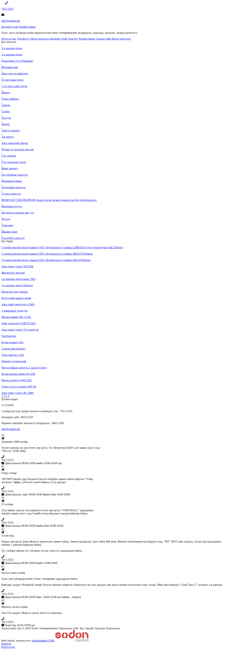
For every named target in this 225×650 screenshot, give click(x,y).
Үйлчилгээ (23, 38)
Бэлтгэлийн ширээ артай (16, 298)
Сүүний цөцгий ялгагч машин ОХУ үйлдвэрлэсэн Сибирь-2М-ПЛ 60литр (46, 260)
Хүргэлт (73, 38)
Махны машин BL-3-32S (16, 317)
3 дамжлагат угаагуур (14, 310)
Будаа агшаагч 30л (12, 342)
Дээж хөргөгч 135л (12, 354)
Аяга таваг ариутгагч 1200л (18, 304)
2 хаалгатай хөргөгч (13, 348)
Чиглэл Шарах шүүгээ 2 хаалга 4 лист (24, 367)
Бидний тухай (9, 26)
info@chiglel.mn (10, 20)
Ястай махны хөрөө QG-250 (18, 373)
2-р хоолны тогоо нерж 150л (18, 279)
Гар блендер (8, 335)
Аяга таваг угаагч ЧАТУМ (17, 266)
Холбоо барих (27, 26)
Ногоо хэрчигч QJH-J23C (16, 380)
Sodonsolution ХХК (43, 640)
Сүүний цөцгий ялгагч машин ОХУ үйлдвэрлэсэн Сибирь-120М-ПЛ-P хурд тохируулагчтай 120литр (62, 247)
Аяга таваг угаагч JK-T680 (17, 392)
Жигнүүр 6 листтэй (13, 272)
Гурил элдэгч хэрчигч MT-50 (18, 386)
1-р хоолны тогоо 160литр (17, 285)
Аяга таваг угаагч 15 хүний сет (20, 329)
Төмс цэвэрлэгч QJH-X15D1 (18, 323)
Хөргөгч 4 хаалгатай (13, 361)
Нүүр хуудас (8, 38)
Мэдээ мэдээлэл (40, 38)
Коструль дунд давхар (14, 291)
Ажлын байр (103, 38)
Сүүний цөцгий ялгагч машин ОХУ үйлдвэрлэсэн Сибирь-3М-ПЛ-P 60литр (47, 253)
